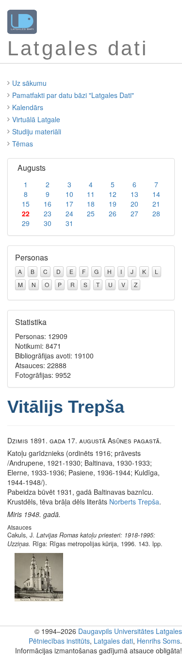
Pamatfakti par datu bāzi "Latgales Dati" (73, 95)
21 (156, 204)
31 (69, 223)
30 (47, 223)
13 (134, 194)
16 (47, 204)
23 (47, 213)
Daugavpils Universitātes (116, 631)
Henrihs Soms (158, 641)
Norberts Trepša (134, 501)
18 (91, 204)
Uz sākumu (29, 83)
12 (112, 194)
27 (134, 213)
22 (26, 213)
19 (112, 204)
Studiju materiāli (36, 131)
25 (91, 213)
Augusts (31, 167)
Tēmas (22, 143)
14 (156, 194)
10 (69, 194)
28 (156, 213)
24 (69, 213)
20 (134, 204)
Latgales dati (113, 641)
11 (91, 194)
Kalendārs (27, 107)
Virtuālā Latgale (36, 119)
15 (26, 204)
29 (26, 223)
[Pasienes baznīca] (39, 576)
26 (112, 213)
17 (69, 204)
